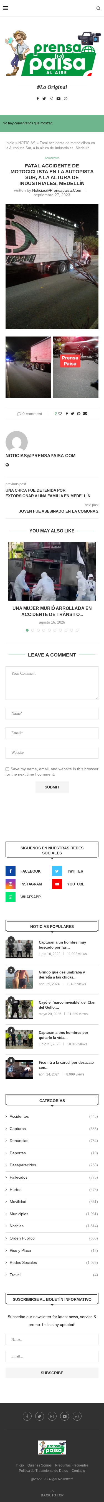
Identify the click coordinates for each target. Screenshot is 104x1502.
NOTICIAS (26, 143)
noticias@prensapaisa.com (56, 190)
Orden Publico (54, 1238)
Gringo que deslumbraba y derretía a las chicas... (62, 974)
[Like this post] (60, 413)
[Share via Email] (85, 413)
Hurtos (54, 1189)
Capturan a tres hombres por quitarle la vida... (63, 1035)
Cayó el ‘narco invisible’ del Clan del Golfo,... (67, 1005)
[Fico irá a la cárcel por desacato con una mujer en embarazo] (19, 1069)
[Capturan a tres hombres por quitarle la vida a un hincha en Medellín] (19, 1039)
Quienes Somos (39, 1465)
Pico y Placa (54, 1250)
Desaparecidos (54, 1165)
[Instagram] (51, 99)
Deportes (54, 1153)
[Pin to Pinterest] (78, 413)
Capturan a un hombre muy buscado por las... (62, 944)
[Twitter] (44, 99)
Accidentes (52, 158)
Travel (54, 1275)
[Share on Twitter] (72, 413)
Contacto (78, 1471)
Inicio (10, 143)
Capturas (54, 1128)
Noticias (54, 1226)
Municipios (54, 1214)
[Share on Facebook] (67, 413)
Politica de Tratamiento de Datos (43, 1471)
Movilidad (54, 1201)
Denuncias (54, 1140)
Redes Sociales (54, 1262)
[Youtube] (58, 99)
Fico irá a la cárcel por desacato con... (66, 1065)
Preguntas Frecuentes (71, 1465)
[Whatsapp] (65, 99)
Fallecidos (54, 1177)
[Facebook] (38, 99)
